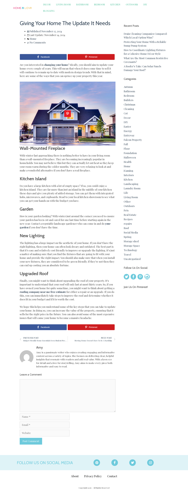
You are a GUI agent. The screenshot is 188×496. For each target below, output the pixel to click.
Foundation (130, 153)
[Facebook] (114, 462)
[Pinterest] (96, 462)
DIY (145, 4)
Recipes (128, 219)
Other (127, 201)
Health (127, 162)
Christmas (129, 104)
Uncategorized (132, 259)
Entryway (129, 135)
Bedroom (99, 4)
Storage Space (132, 245)
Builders (128, 100)
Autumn (128, 87)
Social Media (131, 232)
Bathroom (82, 4)
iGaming (128, 170)
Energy (128, 131)
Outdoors (132, 4)
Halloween (130, 157)
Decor (47, 4)
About (75, 476)
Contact (112, 476)
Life (126, 192)
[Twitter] (132, 462)
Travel (127, 254)
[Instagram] (150, 462)
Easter (127, 126)
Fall (126, 144)
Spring (127, 237)
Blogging (49, 10)
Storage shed (131, 241)
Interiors (129, 175)
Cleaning (129, 109)
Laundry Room (132, 188)
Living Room (63, 4)
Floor (127, 148)
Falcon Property (133, 139)
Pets (126, 210)
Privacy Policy (93, 476)
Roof (126, 228)
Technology (130, 250)
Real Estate (130, 214)
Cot (126, 113)
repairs (128, 223)
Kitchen (115, 4)
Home (33, 38)
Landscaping (131, 184)
